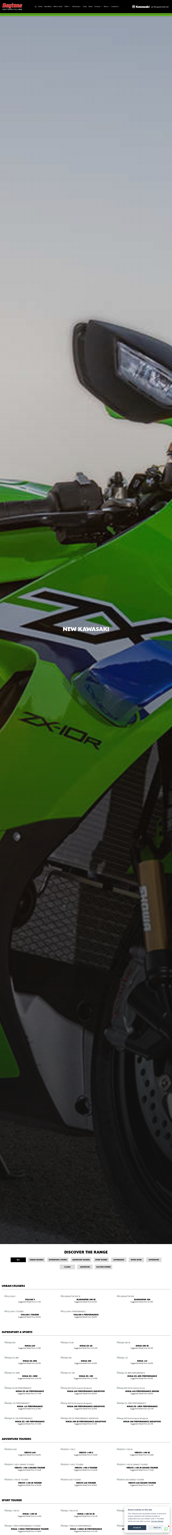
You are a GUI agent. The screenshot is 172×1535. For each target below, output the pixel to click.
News (91, 6)
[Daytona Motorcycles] (12, 6)
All (18, 1260)
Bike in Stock (58, 6)
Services (97, 6)
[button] (166, 1529)
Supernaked (118, 1260)
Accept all (137, 1527)
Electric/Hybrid (103, 1267)
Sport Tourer (101, 1260)
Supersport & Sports (58, 1260)
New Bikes (48, 6)
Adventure (85, 1267)
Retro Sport (136, 1260)
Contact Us (115, 6)
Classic (67, 1267)
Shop (85, 6)
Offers (66, 6)
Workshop (76, 6)
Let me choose (157, 1521)
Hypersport (154, 1260)
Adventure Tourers (81, 1260)
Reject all (157, 1527)
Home (40, 6)
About (106, 6)
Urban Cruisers (36, 1260)
